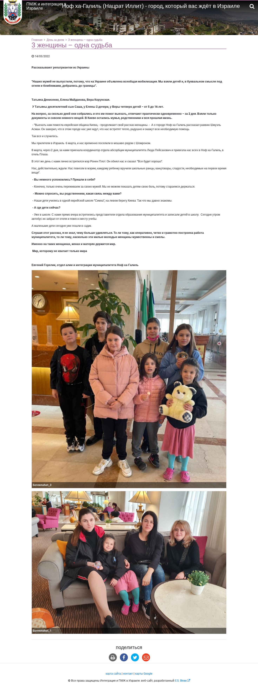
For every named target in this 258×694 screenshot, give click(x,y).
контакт (128, 674)
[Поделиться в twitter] (135, 657)
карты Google (143, 674)
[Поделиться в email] (146, 657)
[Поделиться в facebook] (123, 657)
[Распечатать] (112, 657)
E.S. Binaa (182, 681)
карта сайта (113, 674)
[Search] (252, 7)
